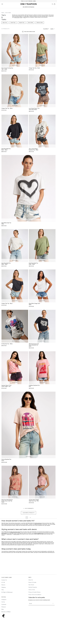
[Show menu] (2, 4)
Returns (3, 584)
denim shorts (17, 17)
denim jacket (4, 532)
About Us (30, 579)
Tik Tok (3, 602)
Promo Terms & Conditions (34, 594)
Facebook (3, 604)
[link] (22, 517)
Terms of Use (31, 589)
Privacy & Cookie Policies (34, 592)
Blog (2, 609)
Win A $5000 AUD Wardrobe (28, 7)
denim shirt (9, 534)
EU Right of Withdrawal (6, 592)
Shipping (3, 587)
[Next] (34, 517)
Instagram (3, 599)
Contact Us (4, 580)
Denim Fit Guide (32, 582)
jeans (25, 17)
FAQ (2, 589)
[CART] (55, 4)
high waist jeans (38, 523)
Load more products (28, 512)
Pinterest (3, 606)
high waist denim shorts (15, 531)
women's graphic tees (38, 532)
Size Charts (31, 584)
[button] (52, 4)
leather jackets (17, 534)
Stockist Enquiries (32, 587)
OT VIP (3, 582)
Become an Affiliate (6, 611)
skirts (21, 17)
